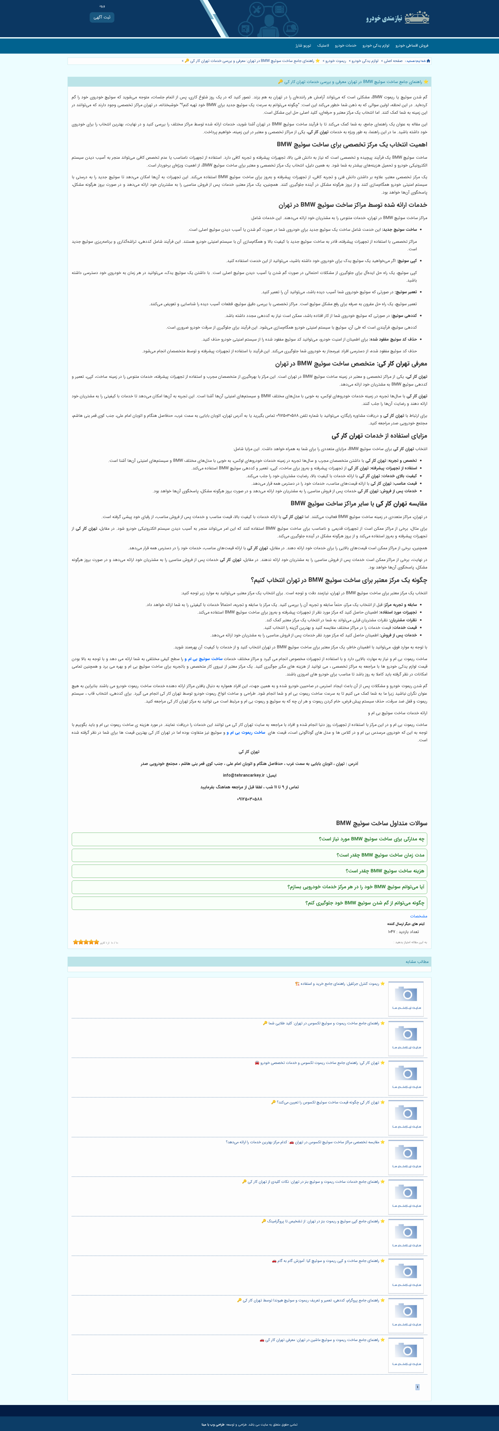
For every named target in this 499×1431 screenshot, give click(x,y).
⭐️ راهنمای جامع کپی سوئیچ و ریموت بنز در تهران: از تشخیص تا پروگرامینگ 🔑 (323, 1221)
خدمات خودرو (345, 46)
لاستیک (323, 46)
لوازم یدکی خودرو (376, 46)
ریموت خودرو (335, 61)
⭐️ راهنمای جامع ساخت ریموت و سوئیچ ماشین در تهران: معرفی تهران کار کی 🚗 (322, 1340)
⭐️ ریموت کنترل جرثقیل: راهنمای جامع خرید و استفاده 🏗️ (340, 984)
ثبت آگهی (102, 17)
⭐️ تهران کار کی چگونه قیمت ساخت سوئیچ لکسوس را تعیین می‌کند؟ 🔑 (328, 1103)
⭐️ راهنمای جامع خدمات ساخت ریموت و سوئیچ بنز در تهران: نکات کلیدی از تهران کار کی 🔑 (313, 1182)
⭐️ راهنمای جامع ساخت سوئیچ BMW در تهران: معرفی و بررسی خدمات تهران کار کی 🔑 (251, 61)
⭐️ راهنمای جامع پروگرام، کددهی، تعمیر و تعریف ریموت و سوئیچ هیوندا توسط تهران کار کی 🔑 (311, 1301)
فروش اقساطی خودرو (412, 46)
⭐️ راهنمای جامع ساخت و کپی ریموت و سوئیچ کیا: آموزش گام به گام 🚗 (328, 1261)
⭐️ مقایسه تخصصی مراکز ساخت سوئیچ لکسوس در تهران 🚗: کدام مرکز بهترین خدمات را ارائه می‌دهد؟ (305, 1142)
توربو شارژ (303, 46)
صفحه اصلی (393, 61)
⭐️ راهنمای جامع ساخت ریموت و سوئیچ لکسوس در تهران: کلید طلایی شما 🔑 (324, 1023)
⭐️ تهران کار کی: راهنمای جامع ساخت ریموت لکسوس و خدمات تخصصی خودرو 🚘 (320, 1063)
